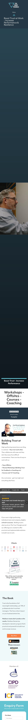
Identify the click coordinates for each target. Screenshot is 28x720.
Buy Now (14, 635)
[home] (14, 5)
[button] (14, 13)
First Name (8, 715)
